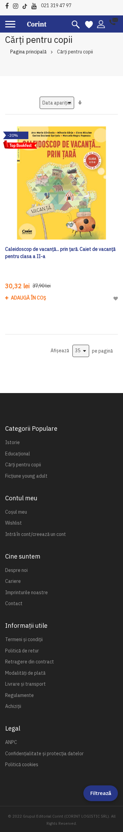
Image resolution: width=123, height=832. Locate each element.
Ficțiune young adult (26, 476)
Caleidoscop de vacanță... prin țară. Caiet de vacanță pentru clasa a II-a (60, 252)
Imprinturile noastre (26, 592)
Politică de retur (22, 651)
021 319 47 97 (56, 5)
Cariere (13, 581)
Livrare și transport (25, 684)
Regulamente (19, 695)
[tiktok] (26, 5)
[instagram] (17, 5)
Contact (14, 603)
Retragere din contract (29, 662)
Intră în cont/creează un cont (35, 534)
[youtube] (35, 5)
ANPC (11, 742)
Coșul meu (16, 512)
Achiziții (13, 706)
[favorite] (89, 24)
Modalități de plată (25, 673)
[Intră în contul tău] (101, 24)
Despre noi (16, 570)
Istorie (12, 442)
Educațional (17, 454)
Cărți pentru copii (23, 465)
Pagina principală (28, 52)
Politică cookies (21, 764)
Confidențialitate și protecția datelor (44, 753)
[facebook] (8, 5)
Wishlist (13, 523)
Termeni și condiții (24, 639)
